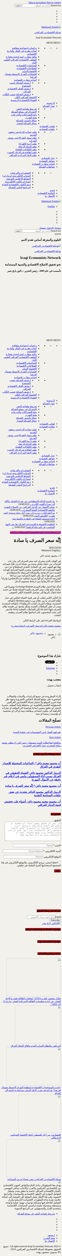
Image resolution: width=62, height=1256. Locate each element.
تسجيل (42, 228)
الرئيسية (50, 103)
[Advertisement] (31, 307)
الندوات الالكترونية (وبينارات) (16, 175)
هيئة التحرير (31, 117)
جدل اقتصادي (48, 158)
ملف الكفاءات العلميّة (26, 149)
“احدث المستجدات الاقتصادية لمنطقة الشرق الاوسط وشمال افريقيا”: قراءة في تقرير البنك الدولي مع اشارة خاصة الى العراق (31, 1090)
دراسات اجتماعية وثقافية (24, 48)
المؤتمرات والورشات (20, 173)
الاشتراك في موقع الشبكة (24, 111)
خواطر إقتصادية (47, 161)
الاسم (57, 845)
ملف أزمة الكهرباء (28, 143)
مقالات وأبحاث (17, 532)
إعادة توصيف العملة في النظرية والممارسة (33, 518)
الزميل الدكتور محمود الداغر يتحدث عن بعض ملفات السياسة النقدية (35, 793)
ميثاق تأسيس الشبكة (26, 120)
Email (58, 917)
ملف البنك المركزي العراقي (23, 155)
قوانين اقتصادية (47, 126)
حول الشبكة (49, 106)
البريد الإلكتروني (52, 851)
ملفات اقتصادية (47, 129)
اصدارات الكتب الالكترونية (18, 181)
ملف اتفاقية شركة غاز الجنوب (22, 152)
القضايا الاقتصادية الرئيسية (24, 100)
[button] (53, 42)
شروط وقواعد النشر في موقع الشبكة (36, 1213)
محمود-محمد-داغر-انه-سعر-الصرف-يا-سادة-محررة (36, 625)
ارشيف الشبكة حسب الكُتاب (16, 94)
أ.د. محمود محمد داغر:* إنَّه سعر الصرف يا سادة (33, 785)
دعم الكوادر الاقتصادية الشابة (16, 184)
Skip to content (53, 2)
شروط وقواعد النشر (26, 109)
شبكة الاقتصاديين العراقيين (47, 32)
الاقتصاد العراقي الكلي (26, 97)
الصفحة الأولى (30, 532)
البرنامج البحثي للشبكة (19, 187)
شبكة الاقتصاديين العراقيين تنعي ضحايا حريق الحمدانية (34, 1179)
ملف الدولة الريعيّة (27, 146)
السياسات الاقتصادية (26, 65)
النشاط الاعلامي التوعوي (18, 178)
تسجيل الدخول (53, 228)
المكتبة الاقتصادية (46, 193)
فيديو (52, 190)
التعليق (57, 820)
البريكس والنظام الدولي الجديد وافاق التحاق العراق (36, 1045)
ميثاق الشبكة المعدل (26, 123)
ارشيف (51, 1235)
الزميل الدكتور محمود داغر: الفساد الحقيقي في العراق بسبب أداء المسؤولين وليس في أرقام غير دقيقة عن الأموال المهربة (32, 776)
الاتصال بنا (50, 196)
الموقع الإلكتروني (52, 856)
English (51, 206)
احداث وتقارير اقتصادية (25, 80)
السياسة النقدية (45, 532)
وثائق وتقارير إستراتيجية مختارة (21, 56)
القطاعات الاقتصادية (27, 68)
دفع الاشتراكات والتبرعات (24, 114)
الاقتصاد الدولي (29, 71)
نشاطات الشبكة (47, 166)
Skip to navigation (37, 2)
